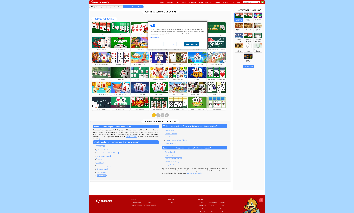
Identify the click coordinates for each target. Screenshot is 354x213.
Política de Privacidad (137, 205)
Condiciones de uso (136, 202)
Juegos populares (100, 6)
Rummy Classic (169, 152)
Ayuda (171, 202)
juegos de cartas (131, 136)
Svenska (222, 208)
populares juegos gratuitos (194, 173)
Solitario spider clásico (103, 156)
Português (222, 202)
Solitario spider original (103, 166)
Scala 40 (99, 159)
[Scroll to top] (261, 200)
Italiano (212, 205)
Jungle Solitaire (170, 165)
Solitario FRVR (100, 146)
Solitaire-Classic (101, 172)
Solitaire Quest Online (171, 162)
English (202, 202)
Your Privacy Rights (170, 44)
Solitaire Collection (102, 150)
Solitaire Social (101, 175)
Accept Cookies (191, 44)
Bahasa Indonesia (213, 202)
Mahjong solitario (102, 169)
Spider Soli (100, 163)
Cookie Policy (154, 37)
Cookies (149, 202)
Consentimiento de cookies (149, 205)
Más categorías (248, 66)
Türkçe (222, 205)
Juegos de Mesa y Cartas (114, 6)
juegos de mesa (104, 139)
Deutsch (202, 208)
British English (202, 205)
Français (213, 208)
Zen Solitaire (169, 155)
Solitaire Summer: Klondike (174, 158)
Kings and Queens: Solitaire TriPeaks (107, 153)
